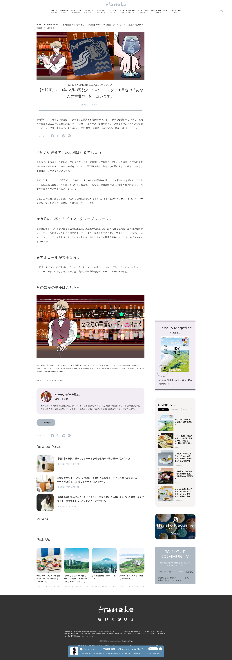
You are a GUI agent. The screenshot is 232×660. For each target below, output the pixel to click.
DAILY (163, 409)
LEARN (47, 25)
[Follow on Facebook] (106, 619)
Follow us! (175, 533)
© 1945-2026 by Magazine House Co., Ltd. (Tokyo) (116, 641)
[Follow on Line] (125, 619)
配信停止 (189, 571)
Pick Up (43, 539)
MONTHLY (186, 409)
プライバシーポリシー (183, 578)
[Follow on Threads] (132, 619)
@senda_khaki (56, 372)
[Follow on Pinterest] (119, 619)
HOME (39, 25)
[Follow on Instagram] (100, 619)
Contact (91, 636)
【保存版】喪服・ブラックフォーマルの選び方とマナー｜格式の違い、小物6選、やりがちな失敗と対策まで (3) (123, 649)
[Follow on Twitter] (113, 619)
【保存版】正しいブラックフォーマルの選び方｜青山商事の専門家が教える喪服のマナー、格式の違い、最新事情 (93, 653)
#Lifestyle (45, 422)
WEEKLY (175, 409)
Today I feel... (90, 649)
